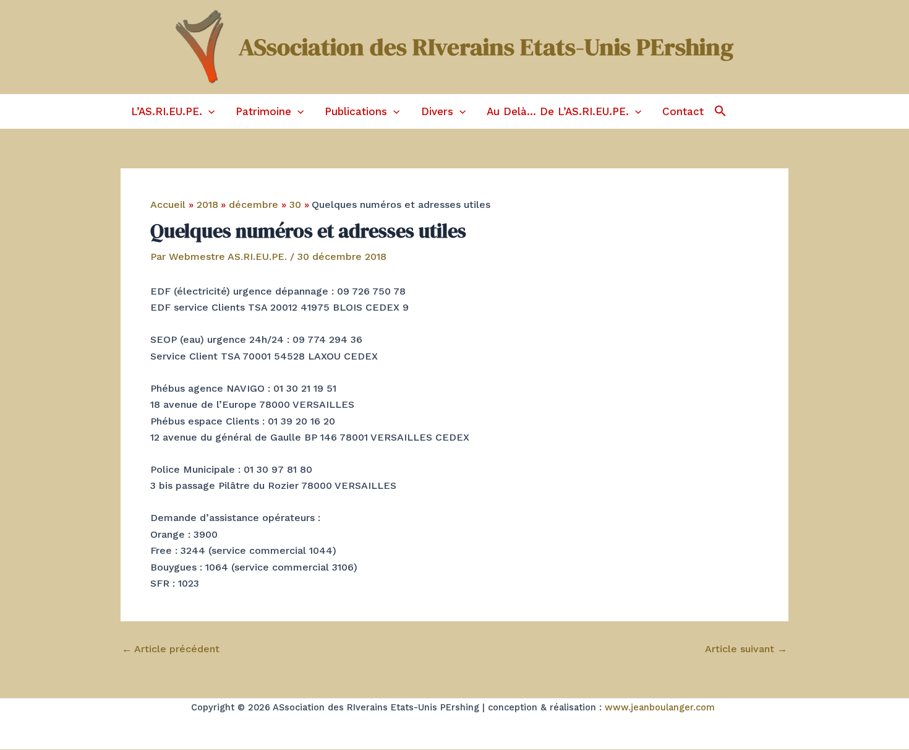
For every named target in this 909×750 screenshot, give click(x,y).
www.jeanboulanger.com (660, 707)
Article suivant (746, 649)
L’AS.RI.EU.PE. (166, 111)
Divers (437, 111)
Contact (683, 111)
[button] (208, 111)
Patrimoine (263, 111)
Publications (356, 111)
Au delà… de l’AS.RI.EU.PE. (558, 111)
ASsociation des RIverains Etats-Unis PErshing (486, 46)
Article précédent (171, 649)
